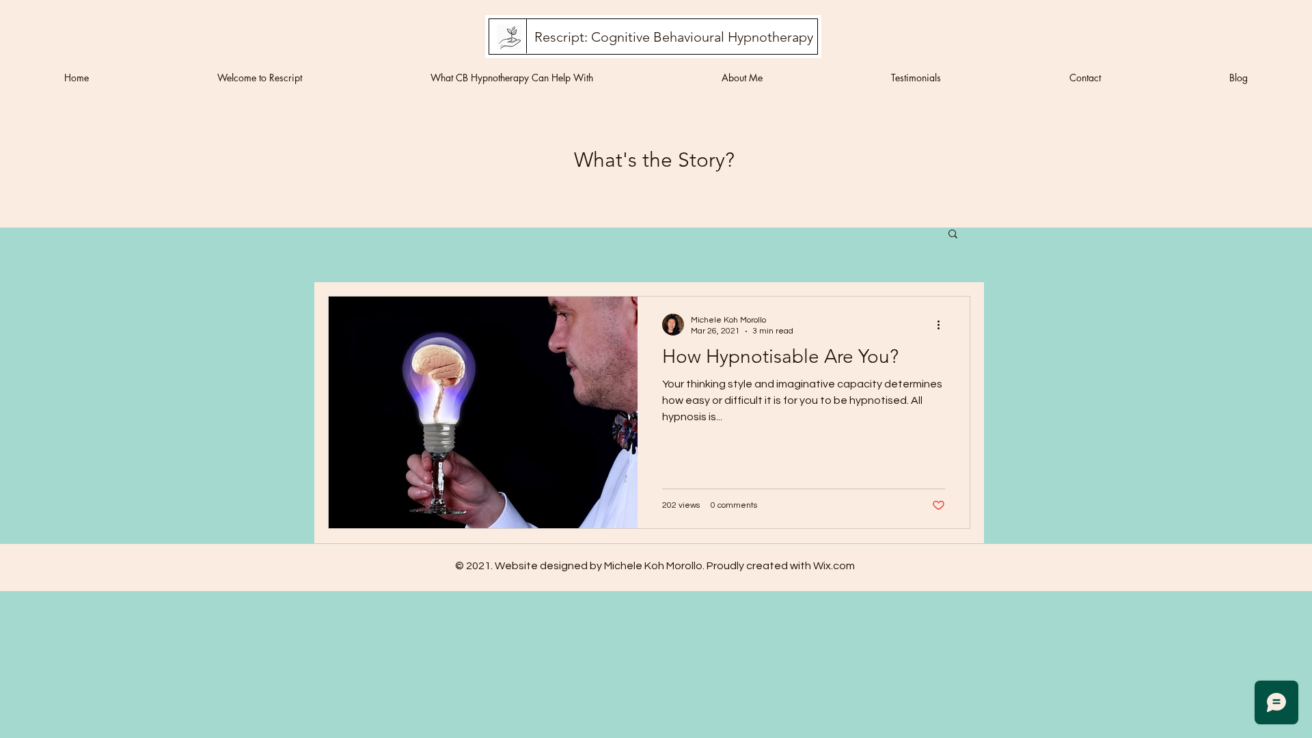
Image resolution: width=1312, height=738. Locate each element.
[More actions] (943, 324)
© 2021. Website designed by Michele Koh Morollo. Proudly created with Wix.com (655, 565)
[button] (952, 235)
